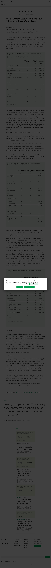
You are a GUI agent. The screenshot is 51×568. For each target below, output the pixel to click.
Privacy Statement (34, 284)
